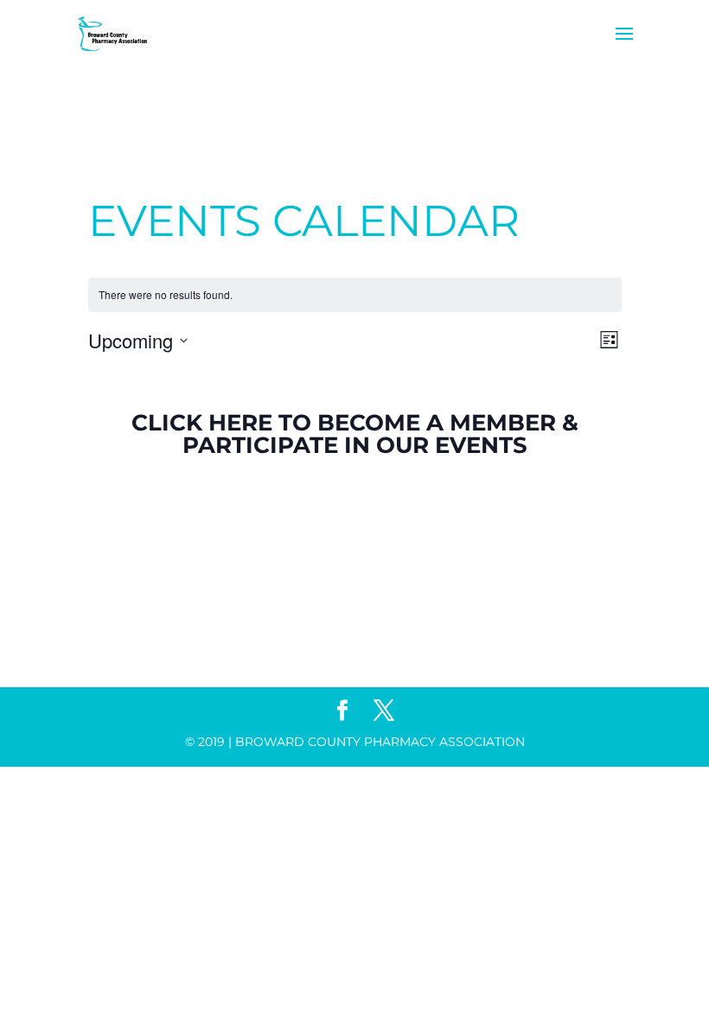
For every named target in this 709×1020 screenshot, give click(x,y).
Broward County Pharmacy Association (380, 741)
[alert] (355, 295)
